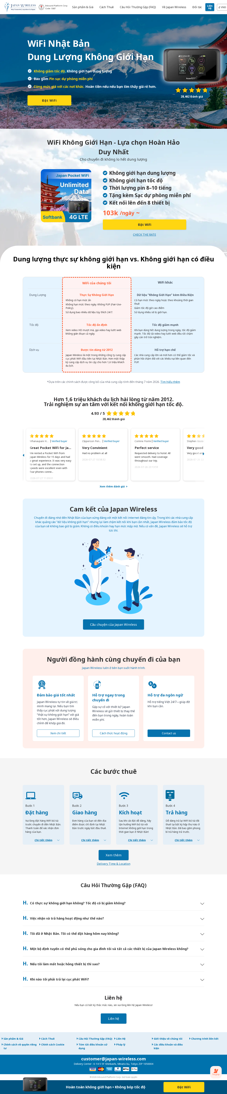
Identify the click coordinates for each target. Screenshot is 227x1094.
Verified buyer (59, 441)
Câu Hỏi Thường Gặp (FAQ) (95, 1038)
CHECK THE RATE (144, 235)
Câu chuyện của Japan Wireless (113, 624)
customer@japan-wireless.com (113, 1059)
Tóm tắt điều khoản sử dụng (93, 1046)
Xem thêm (113, 855)
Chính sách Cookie (52, 1044)
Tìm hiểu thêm (170, 382)
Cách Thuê (48, 1038)
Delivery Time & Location (113, 864)
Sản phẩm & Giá (13, 1038)
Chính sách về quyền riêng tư (20, 1046)
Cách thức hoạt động (113, 733)
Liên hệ (113, 1018)
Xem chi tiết (58, 733)
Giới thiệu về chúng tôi (168, 1038)
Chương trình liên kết (204, 1038)
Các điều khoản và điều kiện (168, 1046)
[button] (27, 454)
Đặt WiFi (49, 100)
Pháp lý (120, 1044)
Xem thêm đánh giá (112, 486)
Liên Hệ (209, 7)
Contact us (169, 733)
